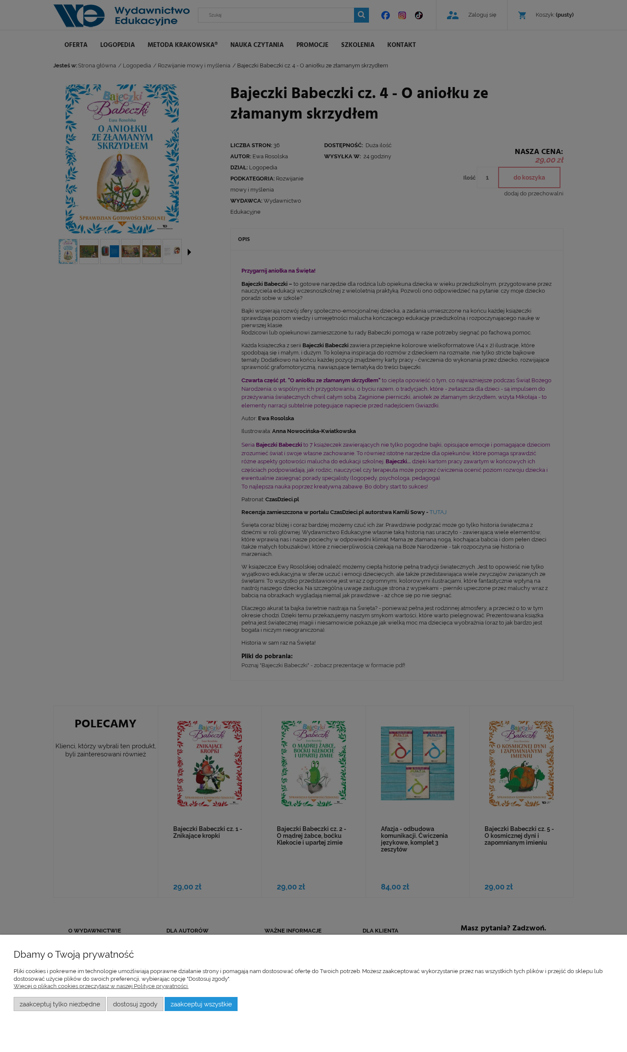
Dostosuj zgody (135, 1004)
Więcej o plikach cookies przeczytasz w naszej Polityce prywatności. (101, 986)
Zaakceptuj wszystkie (201, 1004)
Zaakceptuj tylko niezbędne (60, 1004)
